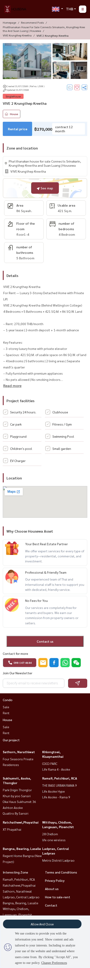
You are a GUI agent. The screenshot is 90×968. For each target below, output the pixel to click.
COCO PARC (49, 763)
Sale (6, 707)
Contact (51, 905)
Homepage (9, 22)
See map (46, 188)
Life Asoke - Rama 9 (56, 797)
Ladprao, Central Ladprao (21, 897)
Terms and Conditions (61, 872)
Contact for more (15, 653)
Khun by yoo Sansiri (17, 796)
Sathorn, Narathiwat (19, 752)
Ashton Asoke (13, 807)
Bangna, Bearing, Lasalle (22, 848)
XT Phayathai (12, 829)
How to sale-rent (57, 897)
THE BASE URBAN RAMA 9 (59, 785)
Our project (11, 740)
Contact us (45, 641)
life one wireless (54, 840)
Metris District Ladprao (58, 860)
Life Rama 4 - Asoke (56, 769)
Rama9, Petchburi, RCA (59, 778)
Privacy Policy (55, 880)
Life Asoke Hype (53, 791)
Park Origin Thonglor (17, 790)
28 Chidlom (50, 834)
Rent (6, 713)
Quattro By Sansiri (15, 813)
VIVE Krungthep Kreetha (17, 35)
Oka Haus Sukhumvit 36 (19, 801)
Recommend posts (32, 22)
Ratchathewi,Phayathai (21, 822)
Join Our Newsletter (17, 673)
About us (52, 889)
